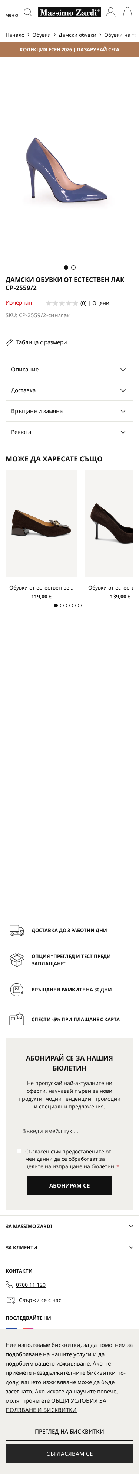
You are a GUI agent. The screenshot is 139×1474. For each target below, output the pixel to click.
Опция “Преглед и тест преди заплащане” (71, 960)
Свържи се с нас (40, 1299)
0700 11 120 (31, 1284)
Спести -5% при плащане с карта (76, 1019)
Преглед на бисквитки (69, 1431)
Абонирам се (69, 1185)
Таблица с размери (41, 342)
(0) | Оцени (94, 302)
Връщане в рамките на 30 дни (72, 989)
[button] (66, 267)
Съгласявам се (69, 1453)
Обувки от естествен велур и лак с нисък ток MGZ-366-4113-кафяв (41, 587)
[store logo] (69, 12)
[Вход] (110, 12)
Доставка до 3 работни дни (69, 930)
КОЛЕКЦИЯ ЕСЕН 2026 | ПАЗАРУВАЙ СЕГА (69, 49)
